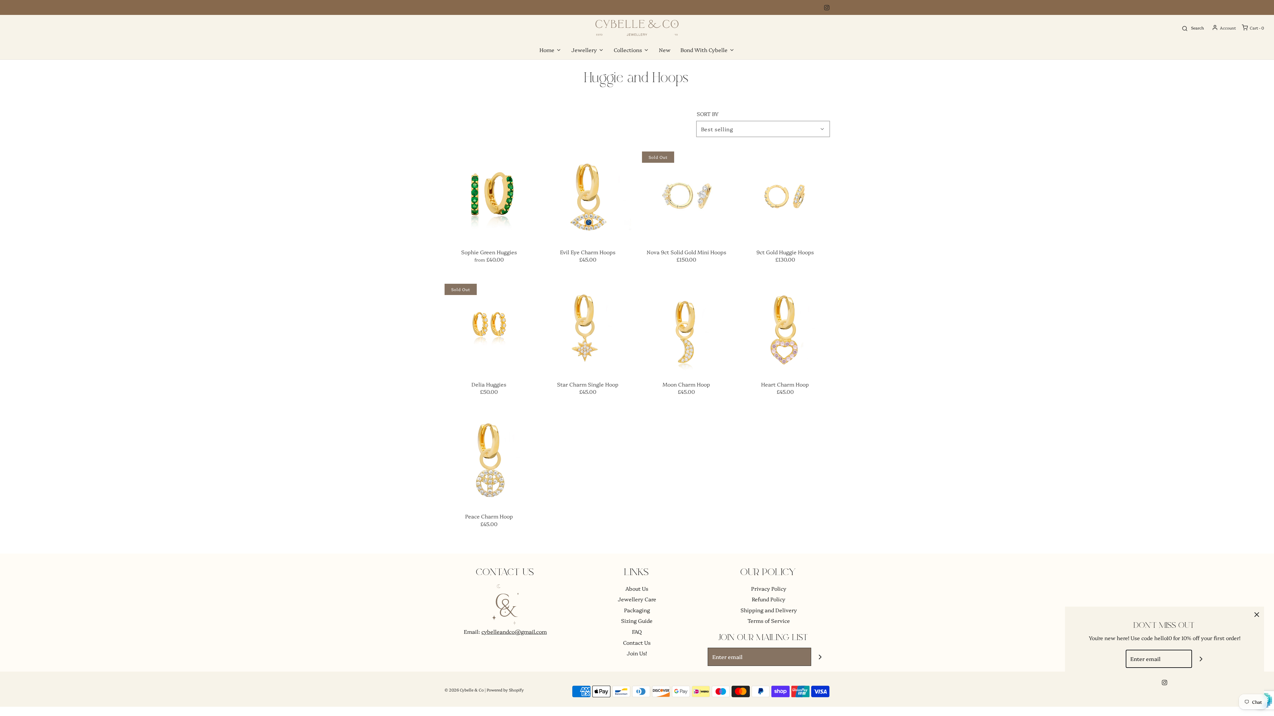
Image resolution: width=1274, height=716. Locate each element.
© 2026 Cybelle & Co (464, 689)
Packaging (637, 610)
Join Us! (637, 653)
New (665, 49)
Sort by (708, 113)
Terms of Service (768, 620)
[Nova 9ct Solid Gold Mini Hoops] (686, 195)
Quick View (488, 227)
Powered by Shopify (505, 689)
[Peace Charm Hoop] (489, 460)
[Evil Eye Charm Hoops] (587, 195)
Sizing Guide (637, 620)
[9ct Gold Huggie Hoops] (785, 195)
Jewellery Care (637, 599)
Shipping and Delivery (769, 610)
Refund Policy (768, 599)
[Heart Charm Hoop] (785, 328)
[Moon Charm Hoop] (686, 328)
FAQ (637, 631)
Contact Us (637, 642)
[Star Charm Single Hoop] (587, 328)
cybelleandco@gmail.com (514, 631)
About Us (636, 588)
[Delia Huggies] (489, 328)
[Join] (820, 657)
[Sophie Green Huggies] (489, 195)
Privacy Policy (768, 588)
